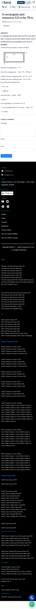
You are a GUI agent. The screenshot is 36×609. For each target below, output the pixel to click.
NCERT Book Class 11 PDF (9, 484)
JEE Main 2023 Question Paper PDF (11, 268)
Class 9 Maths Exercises (8, 445)
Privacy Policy (6, 230)
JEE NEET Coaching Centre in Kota (11, 597)
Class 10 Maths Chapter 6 (24, 410)
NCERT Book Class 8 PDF (8, 528)
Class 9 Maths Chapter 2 (23, 432)
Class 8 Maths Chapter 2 (23, 456)
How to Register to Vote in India (10, 590)
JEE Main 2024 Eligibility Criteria (10, 282)
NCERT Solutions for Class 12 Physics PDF (13, 351)
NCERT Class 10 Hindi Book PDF (10, 496)
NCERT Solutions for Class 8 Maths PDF (12, 394)
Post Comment (6, 156)
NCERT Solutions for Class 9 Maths (11, 429)
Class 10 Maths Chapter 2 (24, 405)
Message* (4, 123)
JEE (2, 260)
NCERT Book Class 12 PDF (9, 480)
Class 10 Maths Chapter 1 (8, 405)
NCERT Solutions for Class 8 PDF (10, 391)
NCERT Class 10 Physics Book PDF (11, 507)
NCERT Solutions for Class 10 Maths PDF (13, 374)
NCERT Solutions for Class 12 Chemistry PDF (14, 353)
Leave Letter (21, 579)
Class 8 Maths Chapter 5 (8, 460)
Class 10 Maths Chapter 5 (8, 410)
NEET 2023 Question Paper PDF (10, 322)
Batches (21, 2)
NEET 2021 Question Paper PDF (10, 326)
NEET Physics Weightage (25, 335)
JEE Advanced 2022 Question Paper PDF (12, 297)
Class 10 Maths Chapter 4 (24, 407)
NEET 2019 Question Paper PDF (10, 331)
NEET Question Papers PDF (9, 319)
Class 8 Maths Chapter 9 (8, 465)
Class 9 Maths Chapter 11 (8, 443)
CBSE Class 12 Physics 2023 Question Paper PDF (15, 540)
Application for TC (6, 581)
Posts (3, 218)
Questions (4, 226)
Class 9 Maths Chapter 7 (8, 438)
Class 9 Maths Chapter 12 (24, 443)
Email (2, 146)
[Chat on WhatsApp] (31, 604)
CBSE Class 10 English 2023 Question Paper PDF (15, 556)
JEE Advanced (5, 292)
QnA (3, 586)
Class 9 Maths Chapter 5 (8, 436)
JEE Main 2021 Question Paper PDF (11, 273)
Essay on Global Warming (24, 573)
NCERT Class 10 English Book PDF (11, 493)
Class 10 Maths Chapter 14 (24, 419)
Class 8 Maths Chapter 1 (8, 456)
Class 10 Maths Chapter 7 (8, 412)
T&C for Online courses (9, 238)
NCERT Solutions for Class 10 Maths (11, 403)
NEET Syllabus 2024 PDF (8, 333)
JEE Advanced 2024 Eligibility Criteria (11, 308)
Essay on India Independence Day (10, 571)
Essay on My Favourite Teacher (10, 569)
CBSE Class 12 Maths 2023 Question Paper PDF (15, 538)
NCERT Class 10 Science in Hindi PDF (12, 500)
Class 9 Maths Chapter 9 (8, 441)
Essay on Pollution (26, 571)
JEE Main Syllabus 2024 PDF (9, 279)
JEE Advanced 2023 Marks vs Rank (11, 306)
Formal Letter (13, 579)
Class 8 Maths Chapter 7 (8, 463)
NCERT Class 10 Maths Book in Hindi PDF (13, 505)
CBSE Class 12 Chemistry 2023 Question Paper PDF (16, 543)
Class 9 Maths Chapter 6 (23, 436)
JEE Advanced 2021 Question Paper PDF (12, 299)
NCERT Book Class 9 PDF (8, 523)
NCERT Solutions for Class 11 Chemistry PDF (14, 366)
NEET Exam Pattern (22, 333)
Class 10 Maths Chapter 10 (24, 414)
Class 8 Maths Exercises (23, 469)
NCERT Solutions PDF (9, 342)
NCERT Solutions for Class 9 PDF (10, 381)
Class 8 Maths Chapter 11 (8, 467)
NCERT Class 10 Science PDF (9, 498)
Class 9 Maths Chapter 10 (23, 441)
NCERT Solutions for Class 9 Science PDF (13, 386)
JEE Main (4, 266)
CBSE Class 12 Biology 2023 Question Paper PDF (15, 545)
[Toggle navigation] (33, 2)
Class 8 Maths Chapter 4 (23, 458)
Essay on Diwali (15, 567)
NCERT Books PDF (8, 476)
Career (3, 214)
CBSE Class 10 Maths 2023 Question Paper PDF (15, 551)
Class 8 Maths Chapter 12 (24, 467)
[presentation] (18, 67)
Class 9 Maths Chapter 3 (8, 434)
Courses (4, 222)
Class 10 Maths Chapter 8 (24, 412)
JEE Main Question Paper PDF (16, 266)
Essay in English (6, 567)
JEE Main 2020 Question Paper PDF (11, 275)
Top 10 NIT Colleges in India (9, 284)
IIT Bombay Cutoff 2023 (26, 282)
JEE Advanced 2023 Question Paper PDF (12, 295)
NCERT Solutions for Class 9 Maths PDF (12, 384)
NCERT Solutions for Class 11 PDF (11, 359)
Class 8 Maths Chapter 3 (8, 458)
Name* (3, 139)
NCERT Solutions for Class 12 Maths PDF (13, 349)
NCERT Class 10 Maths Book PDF (11, 502)
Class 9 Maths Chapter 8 (23, 438)
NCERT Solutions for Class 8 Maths (11, 453)
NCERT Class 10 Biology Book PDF (11, 514)
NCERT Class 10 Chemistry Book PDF (12, 512)
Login (28, 2)
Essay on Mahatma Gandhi (9, 573)
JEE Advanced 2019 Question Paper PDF (12, 304)
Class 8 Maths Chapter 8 (23, 463)
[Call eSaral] (31, 597)
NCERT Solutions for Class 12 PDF (11, 346)
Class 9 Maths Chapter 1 (8, 432)
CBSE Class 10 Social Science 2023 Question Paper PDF (17, 558)
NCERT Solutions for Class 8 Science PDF (13, 396)
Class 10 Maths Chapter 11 (9, 416)
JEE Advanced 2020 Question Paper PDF (12, 302)
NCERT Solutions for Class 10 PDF (11, 372)
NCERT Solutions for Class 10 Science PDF (13, 376)
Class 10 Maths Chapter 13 (9, 419)
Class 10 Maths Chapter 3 (8, 407)
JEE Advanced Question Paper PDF (20, 292)
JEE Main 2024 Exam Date (25, 279)
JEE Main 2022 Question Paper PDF (11, 270)
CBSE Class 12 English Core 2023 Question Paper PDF (17, 536)
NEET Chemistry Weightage (9, 335)
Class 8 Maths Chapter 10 (23, 465)
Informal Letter (5, 579)
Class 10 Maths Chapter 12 (24, 416)
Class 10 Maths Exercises (8, 421)
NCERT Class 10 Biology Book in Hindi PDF (13, 516)
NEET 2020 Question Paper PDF (10, 328)
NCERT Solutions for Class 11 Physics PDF (13, 364)
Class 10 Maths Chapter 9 (8, 414)
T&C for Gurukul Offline (9, 234)
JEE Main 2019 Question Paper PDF (11, 277)
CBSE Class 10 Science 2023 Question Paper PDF (15, 553)
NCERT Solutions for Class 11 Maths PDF (13, 361)
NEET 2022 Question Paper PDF (10, 324)
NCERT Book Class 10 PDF (9, 491)
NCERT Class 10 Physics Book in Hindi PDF (13, 509)
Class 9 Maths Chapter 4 (23, 434)
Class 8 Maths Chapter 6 (23, 460)
